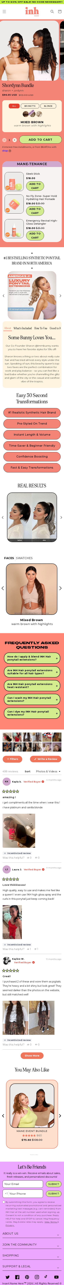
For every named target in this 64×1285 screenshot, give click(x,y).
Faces (9, 558)
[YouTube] (56, 1277)
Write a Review (49, 759)
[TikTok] (47, 1277)
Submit (53, 1184)
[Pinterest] (27, 1277)
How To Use (40, 328)
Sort (28, 771)
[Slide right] (60, 296)
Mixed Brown (32, 122)
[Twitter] (7, 1277)
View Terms (51, 1222)
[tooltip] (17, 853)
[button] (4, 11)
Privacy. (10, 1225)
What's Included (23, 328)
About (7, 328)
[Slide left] (3, 296)
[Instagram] (37, 1277)
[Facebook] (17, 1277)
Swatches (24, 558)
